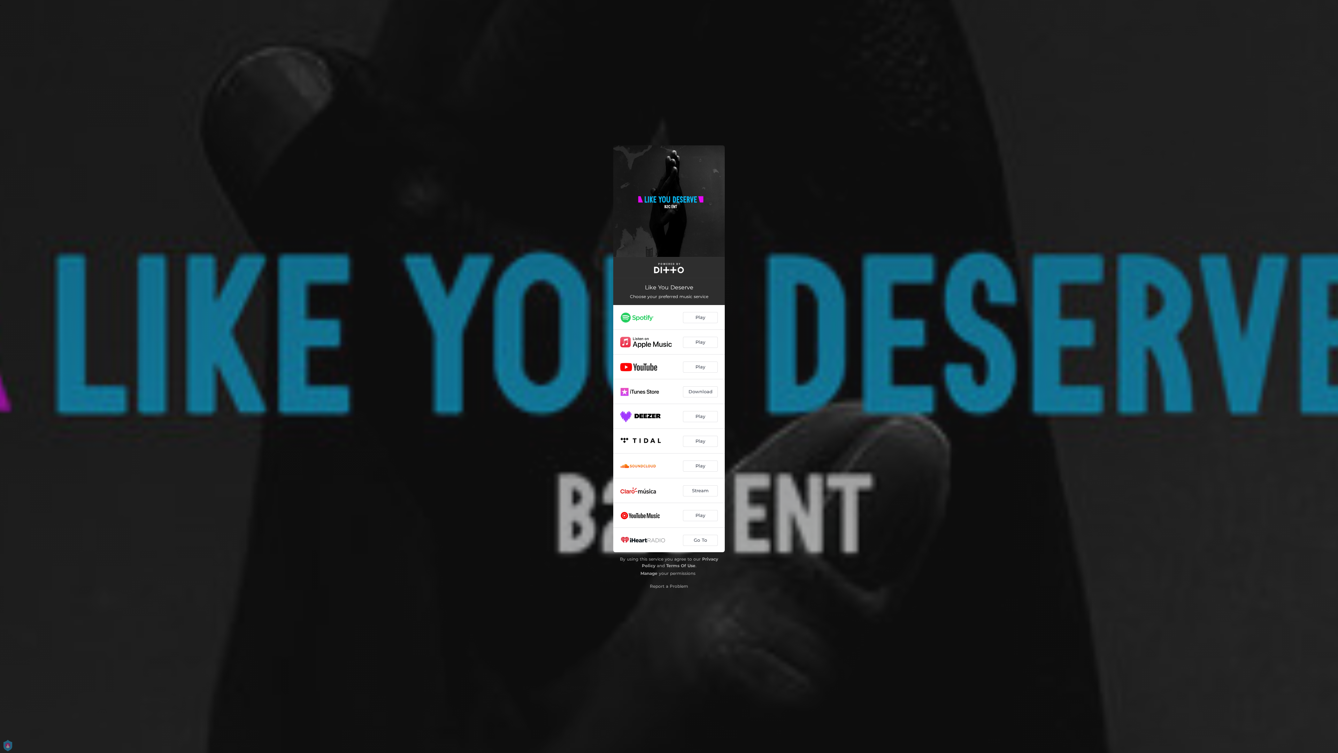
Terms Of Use (680, 565)
